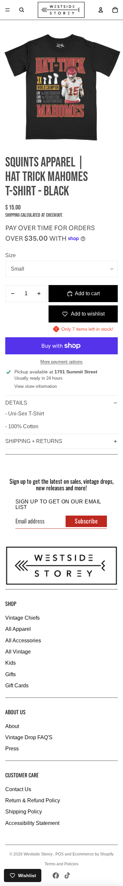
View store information (35, 386)
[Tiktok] (67, 875)
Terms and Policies (61, 864)
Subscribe (86, 521)
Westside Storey (38, 854)
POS (59, 854)
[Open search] (21, 10)
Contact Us (18, 789)
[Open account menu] (100, 10)
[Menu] (7, 9)
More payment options (61, 361)
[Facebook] (56, 875)
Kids (10, 663)
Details (16, 403)
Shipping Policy (23, 811)
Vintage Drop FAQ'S (28, 737)
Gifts (10, 674)
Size (10, 255)
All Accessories (23, 640)
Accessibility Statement (32, 823)
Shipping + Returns (33, 441)
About (12, 726)
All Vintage (18, 651)
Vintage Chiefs (22, 618)
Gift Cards (17, 685)
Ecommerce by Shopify (92, 854)
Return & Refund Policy (32, 800)
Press (12, 748)
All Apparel (18, 629)
